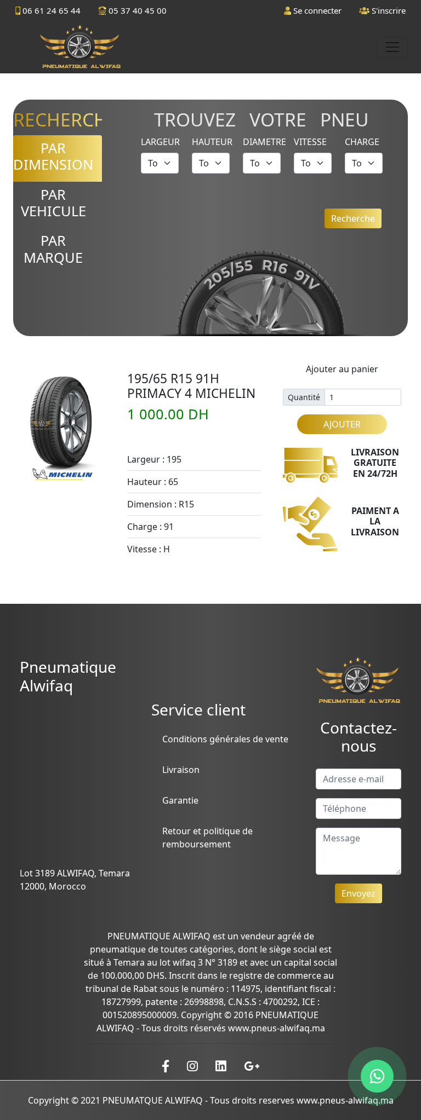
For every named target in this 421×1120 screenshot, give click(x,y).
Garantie (180, 800)
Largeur (160, 142)
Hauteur (212, 142)
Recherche (353, 218)
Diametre (264, 142)
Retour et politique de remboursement (207, 837)
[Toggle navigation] (392, 47)
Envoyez (359, 893)
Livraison (181, 770)
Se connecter (316, 10)
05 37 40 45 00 (136, 10)
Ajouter (342, 424)
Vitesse (310, 142)
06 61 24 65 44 (50, 10)
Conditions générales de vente (225, 739)
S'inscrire (387, 10)
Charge (362, 142)
